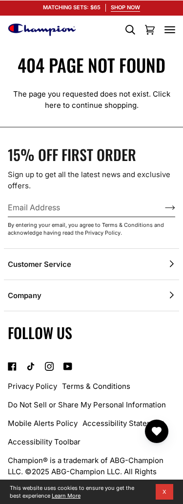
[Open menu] (169, 29)
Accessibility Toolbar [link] (44, 441)
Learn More (66, 495)
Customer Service (39, 264)
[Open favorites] (156, 431)
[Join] (162, 207)
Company (24, 295)
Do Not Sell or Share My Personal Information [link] (87, 404)
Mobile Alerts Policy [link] (43, 423)
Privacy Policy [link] (32, 386)
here (53, 105)
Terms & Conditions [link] (96, 386)
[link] (12, 366)
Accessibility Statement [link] (123, 423)
